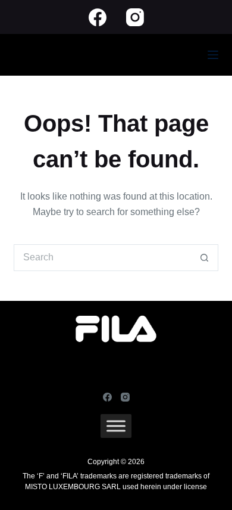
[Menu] (213, 54)
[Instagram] (135, 17)
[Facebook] (97, 17)
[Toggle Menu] (116, 426)
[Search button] (205, 257)
